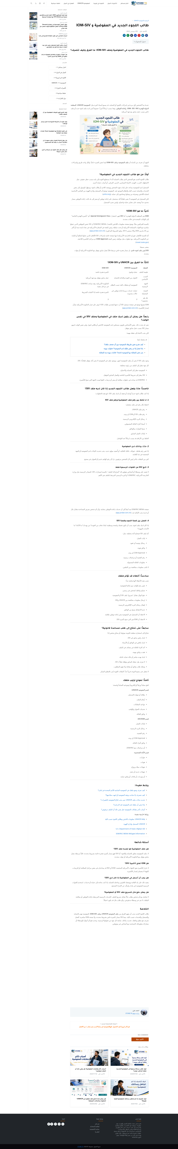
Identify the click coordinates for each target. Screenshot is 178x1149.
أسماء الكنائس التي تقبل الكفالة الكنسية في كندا (53, 35)
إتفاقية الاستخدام (94, 1126)
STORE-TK (81, 1146)
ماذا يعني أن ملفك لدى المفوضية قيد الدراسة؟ (129, 805)
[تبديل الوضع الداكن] (36, 3)
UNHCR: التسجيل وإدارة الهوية (134, 824)
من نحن (97, 1123)
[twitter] (48, 1124)
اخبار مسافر (64, 52)
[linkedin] (62, 1124)
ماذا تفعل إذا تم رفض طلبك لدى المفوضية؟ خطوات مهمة (123, 348)
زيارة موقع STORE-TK (132, 1013)
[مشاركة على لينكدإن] (135, 35)
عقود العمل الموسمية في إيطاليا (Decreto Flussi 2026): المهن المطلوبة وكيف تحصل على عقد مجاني (53, 26)
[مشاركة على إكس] (142, 35)
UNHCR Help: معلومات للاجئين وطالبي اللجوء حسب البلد (125, 819)
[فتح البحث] (31, 3)
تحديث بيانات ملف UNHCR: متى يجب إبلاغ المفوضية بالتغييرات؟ (123, 800)
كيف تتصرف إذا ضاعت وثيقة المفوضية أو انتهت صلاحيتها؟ (125, 795)
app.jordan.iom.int (97, 231)
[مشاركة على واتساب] (127, 35)
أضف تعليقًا (139, 1039)
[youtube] (59, 1124)
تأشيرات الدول (63, 13)
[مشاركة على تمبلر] (131, 35)
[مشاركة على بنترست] (139, 35)
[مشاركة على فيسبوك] (146, 35)
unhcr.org (106, 194)
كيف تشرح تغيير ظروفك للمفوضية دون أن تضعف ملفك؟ (123, 344)
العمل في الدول (63, 22)
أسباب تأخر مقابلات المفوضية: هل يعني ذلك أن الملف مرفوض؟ (123, 809)
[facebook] (44, 3)
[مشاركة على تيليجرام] (124, 35)
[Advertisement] (109, 13)
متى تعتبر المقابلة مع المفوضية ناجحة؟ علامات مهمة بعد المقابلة (121, 352)
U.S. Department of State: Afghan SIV (130, 829)
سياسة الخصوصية (94, 1129)
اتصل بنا (97, 1132)
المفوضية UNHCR (63, 34)
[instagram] (40, 3)
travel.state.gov (142, 242)
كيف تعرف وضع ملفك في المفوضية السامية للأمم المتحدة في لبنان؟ (121, 790)
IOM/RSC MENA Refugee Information (130, 833)
